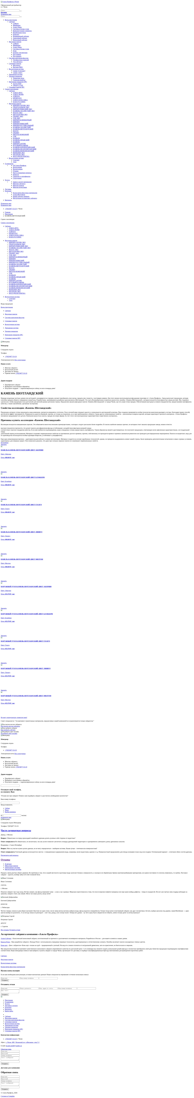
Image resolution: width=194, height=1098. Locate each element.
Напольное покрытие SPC (18, 82)
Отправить (5, 980)
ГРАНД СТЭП (18, 85)
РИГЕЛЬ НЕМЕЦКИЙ (21, 134)
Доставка (8, 189)
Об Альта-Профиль (19, 165)
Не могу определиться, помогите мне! (14, 717)
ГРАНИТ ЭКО (18, 116)
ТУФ (14, 136)
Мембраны (16, 25)
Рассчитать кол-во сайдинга (10, 726)
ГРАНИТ (16, 133)
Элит (14, 162)
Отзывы (15, 171)
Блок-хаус (4, 945)
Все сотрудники (20, 360)
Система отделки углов (21, 29)
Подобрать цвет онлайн (9, 733)
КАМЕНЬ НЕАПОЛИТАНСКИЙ (24, 149)
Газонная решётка (19, 80)
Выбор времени (10, 812)
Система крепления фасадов (18, 58)
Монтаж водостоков (20, 187)
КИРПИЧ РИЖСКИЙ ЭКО (22, 109)
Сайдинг (12, 22)
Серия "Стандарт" (19, 71)
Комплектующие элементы (22, 31)
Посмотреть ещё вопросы (9, 855)
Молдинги (16, 65)
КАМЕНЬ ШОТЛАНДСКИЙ (23, 129)
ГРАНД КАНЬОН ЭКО (21, 107)
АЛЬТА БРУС (18, 93)
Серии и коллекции (11, 89)
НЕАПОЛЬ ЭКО (19, 154)
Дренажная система (15, 74)
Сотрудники (17, 178)
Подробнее (4, 443)
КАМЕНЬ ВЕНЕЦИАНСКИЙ (23, 151)
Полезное (8, 191)
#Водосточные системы (13, 869)
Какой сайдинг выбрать (21, 196)
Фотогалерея (17, 167)
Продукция (9, 214)
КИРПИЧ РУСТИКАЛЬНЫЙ (23, 125)
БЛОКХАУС (17, 98)
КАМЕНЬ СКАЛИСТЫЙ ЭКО (24, 111)
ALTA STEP (17, 83)
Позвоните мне (6, 14)
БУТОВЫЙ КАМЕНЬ (20, 145)
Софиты (16, 23)
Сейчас (7, 808)
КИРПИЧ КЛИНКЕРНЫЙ (22, 120)
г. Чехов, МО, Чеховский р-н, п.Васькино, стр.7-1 (22, 1042)
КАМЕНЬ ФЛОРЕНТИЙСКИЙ (24, 147)
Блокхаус (16, 34)
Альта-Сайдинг (6, 938)
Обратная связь (6, 1049)
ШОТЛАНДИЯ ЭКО (20, 114)
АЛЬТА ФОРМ (18, 94)
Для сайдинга (17, 62)
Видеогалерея (17, 169)
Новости (16, 174)
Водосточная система (16, 69)
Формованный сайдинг (21, 36)
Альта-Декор (17, 27)
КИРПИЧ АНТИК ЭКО (21, 105)
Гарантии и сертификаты (21, 176)
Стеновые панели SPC (16, 87)
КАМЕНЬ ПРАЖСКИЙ (21, 140)
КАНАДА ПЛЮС (19, 102)
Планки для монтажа (20, 52)
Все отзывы (5, 930)
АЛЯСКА (16, 96)
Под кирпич (17, 56)
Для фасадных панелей (21, 60)
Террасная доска (18, 78)
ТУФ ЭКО (16, 118)
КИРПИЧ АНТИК (19, 144)
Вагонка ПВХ (18, 67)
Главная (7, 212)
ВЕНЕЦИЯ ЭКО (19, 153)
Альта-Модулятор (19, 194)
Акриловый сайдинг (20, 38)
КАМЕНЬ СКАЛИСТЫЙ (22, 127)
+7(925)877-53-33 (11, 209)
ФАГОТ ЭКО (17, 113)
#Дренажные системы (12, 867)
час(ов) (23, 815)
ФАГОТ (15, 131)
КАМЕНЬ (16, 142)
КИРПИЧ (16, 122)
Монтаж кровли (18, 185)
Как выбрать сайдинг (8, 730)
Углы (14, 51)
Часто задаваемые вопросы (22, 173)
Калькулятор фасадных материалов (25, 193)
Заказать (4, 444)
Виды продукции (11, 20)
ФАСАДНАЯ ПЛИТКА (21, 156)
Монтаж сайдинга (19, 184)
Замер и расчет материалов (22, 182)
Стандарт (16, 160)
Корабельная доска (19, 32)
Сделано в (8, 1096)
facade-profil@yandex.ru (14, 1046)
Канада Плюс (5, 942)
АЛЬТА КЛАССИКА (20, 100)
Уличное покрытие (15, 76)
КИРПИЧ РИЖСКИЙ (20, 123)
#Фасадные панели (11, 866)
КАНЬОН (16, 138)
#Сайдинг (8, 864)
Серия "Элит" (18, 73)
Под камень (17, 54)
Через (7, 810)
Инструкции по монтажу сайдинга (25, 198)
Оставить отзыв (14, 930)
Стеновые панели (15, 63)
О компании (9, 164)
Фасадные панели (15, 42)
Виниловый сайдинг (20, 40)
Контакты (8, 200)
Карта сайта (9, 1011)
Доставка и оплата (11, 1005)
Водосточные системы (8, 963)
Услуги (7, 180)
